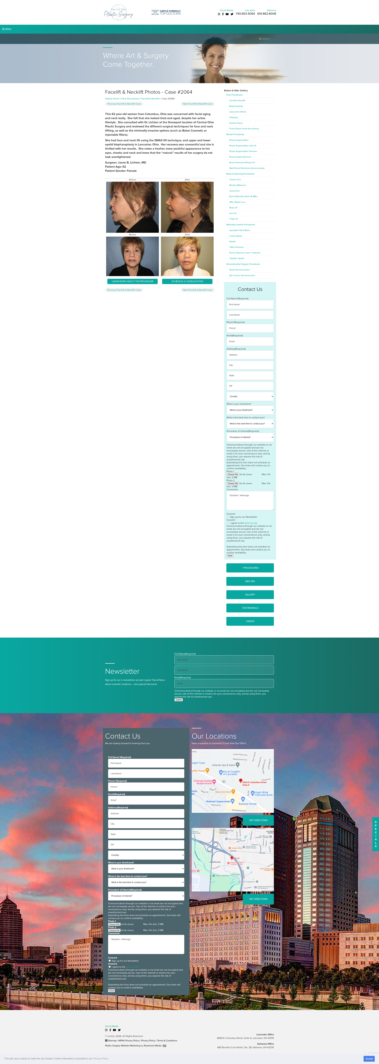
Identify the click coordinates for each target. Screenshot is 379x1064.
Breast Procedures (235, 134)
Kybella (232, 241)
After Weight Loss (237, 202)
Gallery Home (112, 98)
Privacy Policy (148, 1040)
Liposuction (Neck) (237, 112)
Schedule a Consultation (187, 281)
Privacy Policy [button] (100, 1058)
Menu (7, 29)
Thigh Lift (233, 219)
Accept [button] (369, 1058)
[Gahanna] (233, 859)
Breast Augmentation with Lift (242, 145)
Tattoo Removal (236, 247)
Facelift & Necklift (150, 98)
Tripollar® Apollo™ (237, 258)
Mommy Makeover (237, 185)
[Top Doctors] (166, 12)
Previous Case (124, 103)
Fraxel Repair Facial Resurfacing (244, 128)
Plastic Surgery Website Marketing (122, 1045)
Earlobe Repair (236, 123)
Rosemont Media (153, 1045)
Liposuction (234, 191)
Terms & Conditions (167, 1040)
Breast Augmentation (239, 140)
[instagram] (219, 14)
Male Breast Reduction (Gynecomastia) (246, 168)
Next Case (197, 103)
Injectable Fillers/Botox (239, 230)
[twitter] (232, 14)
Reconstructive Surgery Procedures (243, 264)
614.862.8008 (266, 14)
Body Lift (233, 207)
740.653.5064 (245, 14)
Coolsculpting (235, 236)
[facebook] (223, 14)
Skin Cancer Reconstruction (242, 275)
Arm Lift (232, 213)
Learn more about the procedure (133, 281)
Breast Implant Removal (240, 157)
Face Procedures (130, 98)
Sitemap (112, 1040)
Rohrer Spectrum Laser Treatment (244, 253)
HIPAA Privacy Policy (129, 1040)
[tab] (250, 567)
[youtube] (227, 14)
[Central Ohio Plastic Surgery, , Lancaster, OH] (118, 12)
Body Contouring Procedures (240, 174)
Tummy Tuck (235, 179)
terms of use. (251, 523)
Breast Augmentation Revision (243, 151)
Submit (179, 700)
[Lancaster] (233, 780)
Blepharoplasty (236, 106)
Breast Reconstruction (239, 270)
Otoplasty (233, 117)
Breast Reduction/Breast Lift (242, 162)
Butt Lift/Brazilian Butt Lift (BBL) (243, 196)
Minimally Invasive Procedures (240, 224)
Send (230, 556)
